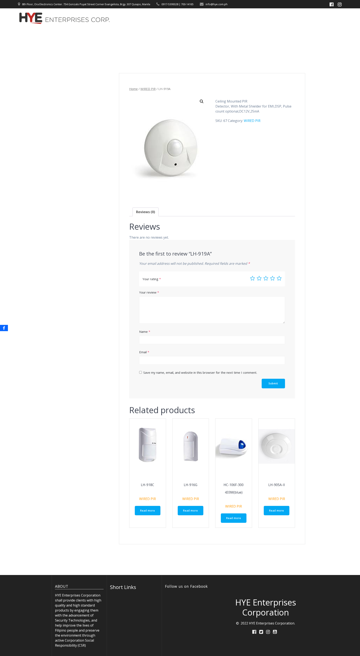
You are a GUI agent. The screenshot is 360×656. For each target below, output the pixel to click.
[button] (201, 101)
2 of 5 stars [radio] (259, 278)
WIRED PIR (148, 89)
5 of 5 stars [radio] (279, 278)
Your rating (151, 279)
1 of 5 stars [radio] (252, 278)
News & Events (248, 18)
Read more (147, 510)
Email (144, 352)
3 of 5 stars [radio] (265, 278)
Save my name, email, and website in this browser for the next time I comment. (200, 372)
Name (144, 331)
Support (278, 18)
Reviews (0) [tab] (145, 212)
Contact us (319, 18)
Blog (299, 18)
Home (194, 18)
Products (217, 18)
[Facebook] (4, 328)
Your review (149, 292)
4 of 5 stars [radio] (272, 278)
